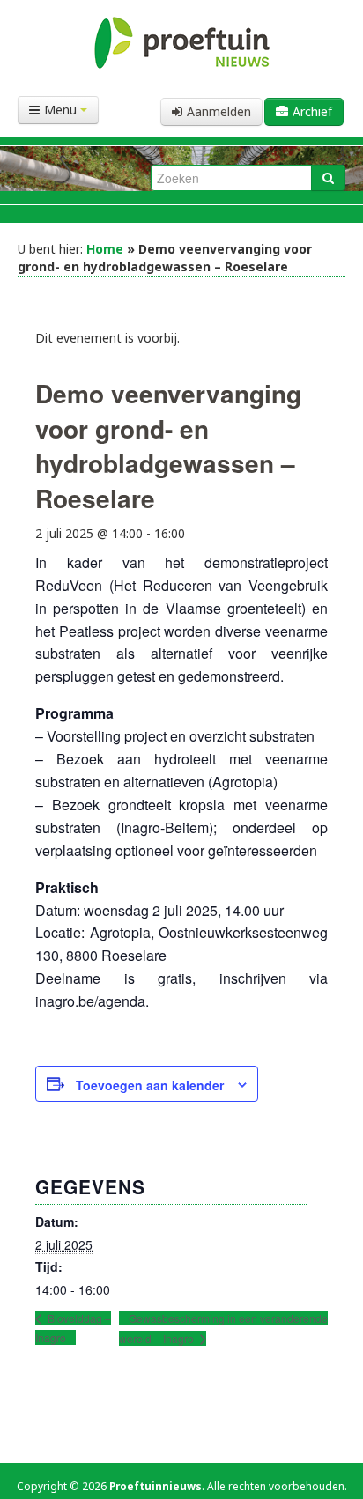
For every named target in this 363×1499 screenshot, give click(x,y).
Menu (62, 109)
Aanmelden (219, 111)
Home (104, 248)
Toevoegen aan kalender (150, 1085)
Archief (312, 111)
